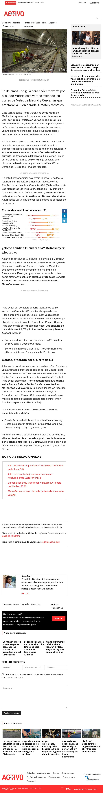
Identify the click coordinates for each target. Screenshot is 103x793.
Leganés (25, 604)
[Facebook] (18, 567)
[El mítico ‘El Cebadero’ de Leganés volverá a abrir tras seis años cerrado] (91, 733)
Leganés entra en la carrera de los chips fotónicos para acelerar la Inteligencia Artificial (31, 747)
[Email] (37, 567)
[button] (97, 18)
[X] (25, 567)
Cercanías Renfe (11, 604)
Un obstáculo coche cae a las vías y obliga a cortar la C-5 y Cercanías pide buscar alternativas (70, 749)
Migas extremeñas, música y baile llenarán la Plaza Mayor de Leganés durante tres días (55, 647)
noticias (55, 604)
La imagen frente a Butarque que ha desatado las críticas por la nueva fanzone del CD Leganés (12, 747)
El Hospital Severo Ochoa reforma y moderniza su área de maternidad (85, 92)
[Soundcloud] (22, 593)
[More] (50, 567)
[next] (51, 2)
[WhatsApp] (31, 567)
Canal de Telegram (11, 536)
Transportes (8, 26)
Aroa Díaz (26, 576)
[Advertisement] (34, 298)
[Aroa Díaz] (12, 585)
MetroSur (28, 27)
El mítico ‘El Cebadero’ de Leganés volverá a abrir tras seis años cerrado (91, 746)
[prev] (47, 2)
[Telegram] (43, 567)
